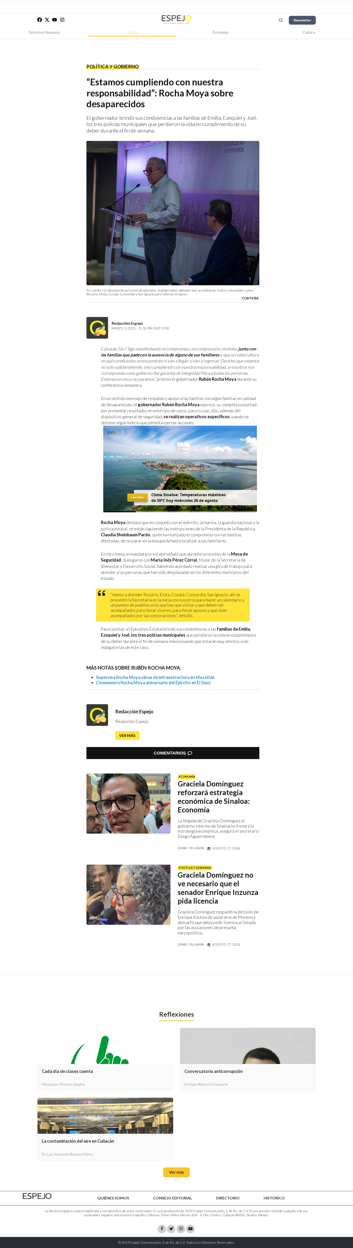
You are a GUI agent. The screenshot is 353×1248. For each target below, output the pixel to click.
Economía (220, 32)
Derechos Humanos (44, 32)
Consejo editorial (172, 1198)
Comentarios (170, 753)
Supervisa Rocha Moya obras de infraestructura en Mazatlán (155, 677)
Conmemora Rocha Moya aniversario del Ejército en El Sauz (153, 682)
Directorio (228, 1198)
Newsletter (302, 20)
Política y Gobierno (112, 66)
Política (132, 32)
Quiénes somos (113, 1198)
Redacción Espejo (134, 711)
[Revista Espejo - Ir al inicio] (37, 1196)
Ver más (127, 735)
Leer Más (137, 498)
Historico (274, 1198)
